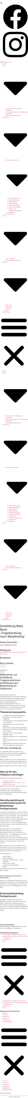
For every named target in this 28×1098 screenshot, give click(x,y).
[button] (1, 3)
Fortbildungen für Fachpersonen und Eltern (14, 934)
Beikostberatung (13, 203)
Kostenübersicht (10, 214)
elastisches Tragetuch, (9, 781)
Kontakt (5, 1013)
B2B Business (6, 312)
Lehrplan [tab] (2, 672)
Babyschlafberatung (14, 200)
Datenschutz (9, 306)
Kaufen (3, 666)
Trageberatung (13, 202)
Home (4, 64)
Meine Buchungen (7, 1021)
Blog (4, 941)
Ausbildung (9, 110)
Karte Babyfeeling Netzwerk (13, 115)
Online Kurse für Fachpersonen (14, 108)
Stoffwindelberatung (14, 198)
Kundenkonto (6, 1020)
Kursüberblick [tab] (3, 670)
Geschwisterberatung (14, 207)
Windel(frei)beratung (14, 205)
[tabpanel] (14, 796)
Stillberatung (12, 212)
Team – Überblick (10, 258)
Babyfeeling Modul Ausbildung (8, 652)
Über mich (8, 305)
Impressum (9, 308)
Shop (7, 310)
